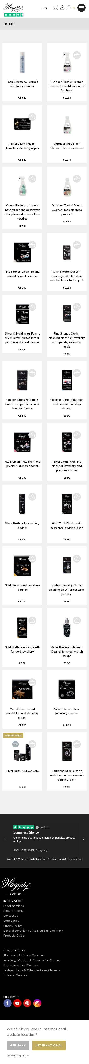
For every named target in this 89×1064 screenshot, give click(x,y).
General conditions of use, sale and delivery (33, 930)
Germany (18, 1045)
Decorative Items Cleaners (20, 965)
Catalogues (11, 920)
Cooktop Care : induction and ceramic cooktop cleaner (66, 404)
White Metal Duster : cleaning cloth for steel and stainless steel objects (67, 276)
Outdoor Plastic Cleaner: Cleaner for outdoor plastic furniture (67, 86)
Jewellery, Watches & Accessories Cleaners (32, 960)
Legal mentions (13, 906)
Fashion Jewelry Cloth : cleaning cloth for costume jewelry (67, 589)
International (49, 1045)
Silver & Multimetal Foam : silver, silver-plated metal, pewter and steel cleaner (22, 338)
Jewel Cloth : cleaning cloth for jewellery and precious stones (67, 466)
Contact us (10, 916)
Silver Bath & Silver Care (22, 771)
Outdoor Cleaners (15, 975)
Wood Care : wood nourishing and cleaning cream (22, 713)
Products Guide (13, 935)
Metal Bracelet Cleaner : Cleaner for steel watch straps (67, 651)
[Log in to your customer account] (62, 7)
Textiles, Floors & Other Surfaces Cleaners (31, 970)
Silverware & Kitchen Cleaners (23, 955)
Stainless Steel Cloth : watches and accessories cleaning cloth (67, 775)
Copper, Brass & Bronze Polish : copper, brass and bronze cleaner (22, 404)
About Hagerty (13, 911)
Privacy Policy (12, 925)
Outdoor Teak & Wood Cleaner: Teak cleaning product (67, 210)
